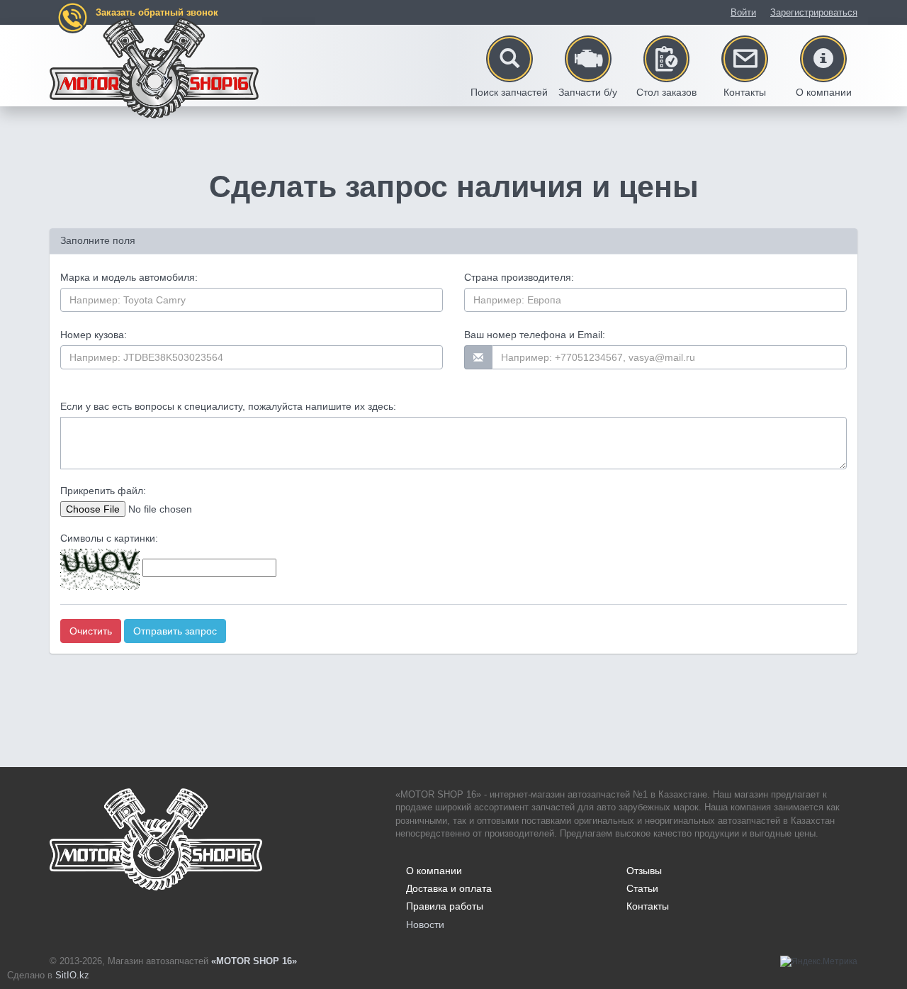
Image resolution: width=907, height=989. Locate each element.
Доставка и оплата (449, 888)
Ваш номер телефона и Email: (534, 334)
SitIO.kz (72, 975)
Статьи (642, 888)
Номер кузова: (93, 334)
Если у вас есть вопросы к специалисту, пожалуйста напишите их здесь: (228, 406)
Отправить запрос (175, 631)
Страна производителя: (519, 277)
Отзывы (644, 870)
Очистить (90, 631)
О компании (434, 870)
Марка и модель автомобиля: (129, 277)
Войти (743, 12)
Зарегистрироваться (813, 12)
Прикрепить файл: (103, 490)
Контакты (647, 906)
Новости (425, 924)
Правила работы (444, 906)
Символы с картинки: (109, 538)
